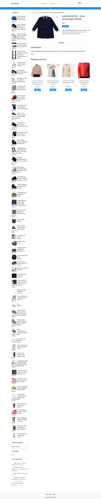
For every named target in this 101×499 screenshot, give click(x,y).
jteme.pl (15, 3)
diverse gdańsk (74, 32)
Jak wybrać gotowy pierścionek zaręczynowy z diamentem (17, 483)
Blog (47, 494)
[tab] (61, 42)
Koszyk (50, 494)
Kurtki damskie (38, 12)
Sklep (54, 494)
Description (61, 42)
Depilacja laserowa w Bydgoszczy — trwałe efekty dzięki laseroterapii (19, 469)
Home (32, 12)
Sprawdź (65, 26)
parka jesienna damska (72, 33)
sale (79, 33)
